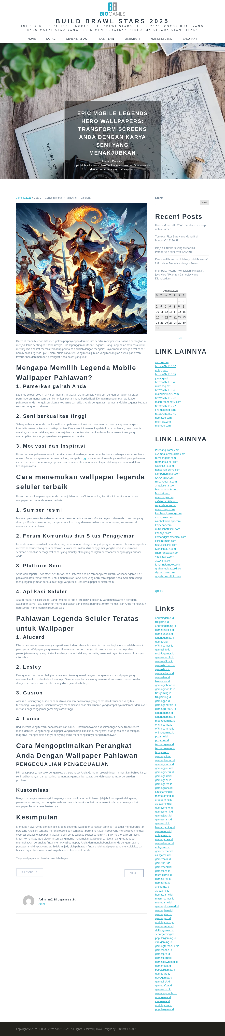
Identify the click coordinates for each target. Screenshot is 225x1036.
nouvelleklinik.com (166, 544)
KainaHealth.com (165, 548)
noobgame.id (163, 997)
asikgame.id (162, 890)
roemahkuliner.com (166, 461)
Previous (29, 872)
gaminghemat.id (165, 760)
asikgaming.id (163, 803)
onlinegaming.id (164, 732)
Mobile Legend (161, 38)
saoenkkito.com (164, 465)
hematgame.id (163, 894)
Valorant (190, 38)
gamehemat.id (163, 851)
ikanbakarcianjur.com (168, 521)
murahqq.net (162, 386)
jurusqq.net (161, 378)
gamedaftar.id (163, 985)
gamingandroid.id (165, 704)
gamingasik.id (163, 776)
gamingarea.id (163, 784)
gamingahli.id (163, 780)
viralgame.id (162, 1001)
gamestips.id (162, 669)
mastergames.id (164, 898)
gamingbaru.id (163, 910)
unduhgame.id (163, 1005)
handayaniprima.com (167, 469)
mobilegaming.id (165, 720)
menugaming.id (164, 795)
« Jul (180, 338)
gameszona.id (163, 831)
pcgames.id (162, 740)
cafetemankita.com (166, 501)
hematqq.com (163, 417)
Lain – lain (106, 38)
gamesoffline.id (164, 661)
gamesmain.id (163, 819)
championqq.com (165, 409)
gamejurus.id (162, 863)
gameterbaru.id (164, 673)
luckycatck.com (164, 477)
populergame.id (164, 1009)
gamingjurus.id (163, 768)
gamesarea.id (163, 878)
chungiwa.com (163, 517)
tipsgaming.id (163, 693)
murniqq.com (163, 421)
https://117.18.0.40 (165, 413)
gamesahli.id (162, 823)
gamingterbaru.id (165, 708)
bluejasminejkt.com (166, 489)
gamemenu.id (163, 867)
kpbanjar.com (163, 533)
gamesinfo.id (162, 649)
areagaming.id (163, 799)
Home (32, 38)
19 (166, 317)
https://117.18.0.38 (165, 398)
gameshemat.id (164, 843)
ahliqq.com (161, 370)
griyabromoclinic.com (168, 576)
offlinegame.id (163, 724)
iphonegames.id (164, 637)
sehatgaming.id (164, 934)
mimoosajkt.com (165, 509)
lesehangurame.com (167, 450)
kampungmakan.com (167, 473)
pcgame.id (161, 736)
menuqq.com (163, 425)
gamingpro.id (163, 918)
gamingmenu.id (164, 772)
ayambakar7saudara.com (170, 454)
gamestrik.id (162, 677)
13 (170, 311)
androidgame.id (164, 618)
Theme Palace (126, 1029)
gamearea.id (162, 882)
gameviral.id (162, 981)
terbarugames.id (165, 748)
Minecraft (132, 38)
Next (134, 873)
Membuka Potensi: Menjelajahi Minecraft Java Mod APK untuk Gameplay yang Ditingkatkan (179, 274)
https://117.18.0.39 (165, 374)
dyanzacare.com (165, 572)
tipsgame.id (162, 752)
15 (179, 311)
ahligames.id (162, 847)
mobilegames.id (164, 653)
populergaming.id (165, 938)
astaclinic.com (163, 560)
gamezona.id (162, 870)
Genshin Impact (77, 38)
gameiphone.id (164, 633)
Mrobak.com (162, 493)
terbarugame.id (164, 744)
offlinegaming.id (164, 728)
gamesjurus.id (163, 815)
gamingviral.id (163, 914)
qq (84, 458)
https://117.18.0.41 (165, 390)
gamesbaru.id (163, 957)
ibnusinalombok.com (167, 564)
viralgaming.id (163, 942)
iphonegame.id (164, 712)
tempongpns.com (165, 457)
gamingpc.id (162, 701)
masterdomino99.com (168, 401)
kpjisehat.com (163, 525)
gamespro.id (162, 953)
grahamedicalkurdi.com (169, 568)
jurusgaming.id (163, 791)
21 (175, 317)
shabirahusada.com (166, 552)
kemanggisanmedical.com (170, 537)
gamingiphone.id (165, 685)
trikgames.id (162, 681)
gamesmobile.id (164, 657)
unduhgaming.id (164, 922)
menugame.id (163, 902)
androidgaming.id (165, 625)
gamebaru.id (162, 973)
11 (161, 311)
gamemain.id (163, 859)
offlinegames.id (164, 645)
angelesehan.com (165, 485)
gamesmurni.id (164, 811)
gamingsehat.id (164, 926)
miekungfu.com (164, 497)
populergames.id (165, 969)
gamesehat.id (163, 989)
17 (157, 317)
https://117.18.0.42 (165, 382)
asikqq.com (162, 362)
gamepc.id (161, 641)
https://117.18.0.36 (165, 366)
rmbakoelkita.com (166, 481)
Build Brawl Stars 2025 (112, 21)
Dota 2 (51, 38)
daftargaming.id (164, 930)
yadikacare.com (164, 556)
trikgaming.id (163, 697)
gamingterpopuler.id (167, 946)
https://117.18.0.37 (165, 405)
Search (159, 197)
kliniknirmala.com (165, 540)
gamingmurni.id (164, 764)
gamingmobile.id (165, 689)
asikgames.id (162, 855)
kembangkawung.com (168, 513)
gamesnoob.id (163, 950)
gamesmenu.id (164, 807)
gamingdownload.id (167, 906)
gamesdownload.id (166, 961)
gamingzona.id (163, 787)
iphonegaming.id (165, 716)
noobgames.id (163, 977)
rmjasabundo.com (165, 505)
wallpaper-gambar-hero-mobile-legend (46, 858)
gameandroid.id (164, 629)
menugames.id (164, 839)
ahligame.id (162, 886)
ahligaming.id (163, 835)
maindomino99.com (167, 394)
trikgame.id (162, 621)
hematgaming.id (165, 827)
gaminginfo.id (163, 756)
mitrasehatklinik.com (167, 529)
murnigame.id (163, 874)
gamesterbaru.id (165, 665)
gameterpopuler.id (166, 993)
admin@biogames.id (58, 899)
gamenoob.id (163, 965)
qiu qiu (159, 591)
